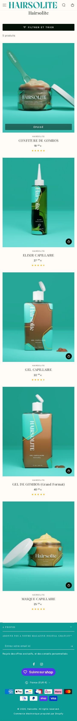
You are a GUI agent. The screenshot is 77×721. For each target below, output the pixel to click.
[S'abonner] (72, 646)
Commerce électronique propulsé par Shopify (38, 713)
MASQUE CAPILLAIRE (38, 599)
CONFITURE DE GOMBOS (38, 140)
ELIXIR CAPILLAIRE (38, 255)
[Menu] (4, 5)
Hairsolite (32, 709)
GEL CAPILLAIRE (38, 369)
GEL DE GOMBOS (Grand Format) (38, 484)
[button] (63, 5)
